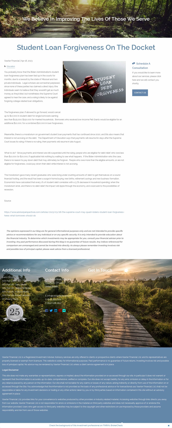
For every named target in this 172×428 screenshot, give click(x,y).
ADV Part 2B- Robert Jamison (16, 295)
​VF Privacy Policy (10, 299)
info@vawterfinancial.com (59, 296)
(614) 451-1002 (54, 299)
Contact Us (140, 93)
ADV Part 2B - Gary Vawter (14, 284)
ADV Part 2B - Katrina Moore (15, 292)
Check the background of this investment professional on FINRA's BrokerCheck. (86, 425)
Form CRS (7, 277)
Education (11, 66)
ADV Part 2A (8, 281)
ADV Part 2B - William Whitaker (16, 288)
